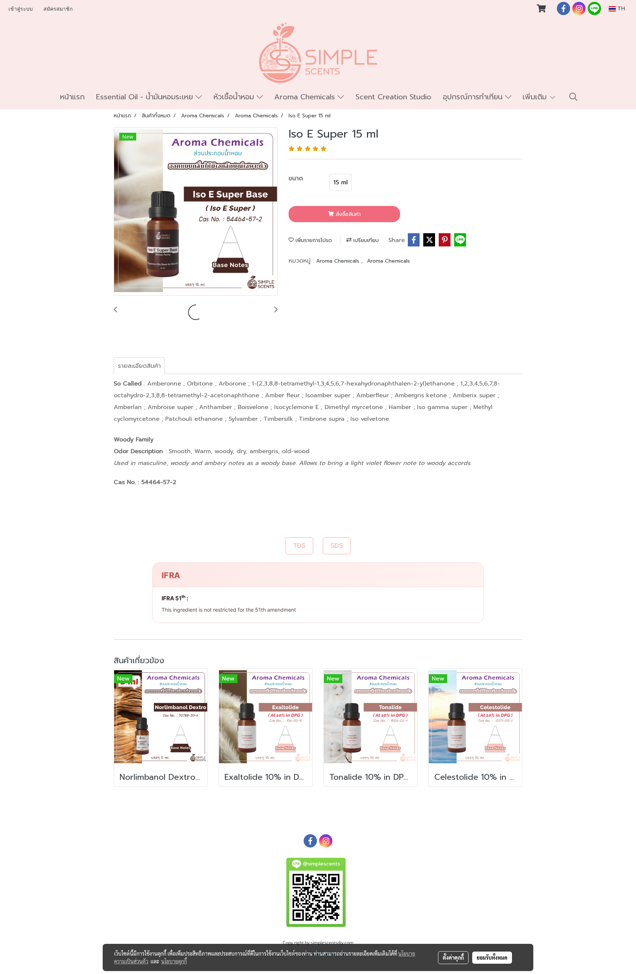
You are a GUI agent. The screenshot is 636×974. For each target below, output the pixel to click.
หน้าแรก (72, 96)
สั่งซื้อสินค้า (347, 214)
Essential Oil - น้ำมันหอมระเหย (145, 96)
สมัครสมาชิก (58, 9)
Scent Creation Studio (393, 96)
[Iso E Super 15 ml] (195, 212)
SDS (337, 546)
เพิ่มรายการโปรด (313, 240)
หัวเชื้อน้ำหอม (235, 96)
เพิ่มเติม (536, 96)
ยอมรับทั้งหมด (492, 957)
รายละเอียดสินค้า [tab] (139, 366)
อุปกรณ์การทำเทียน (474, 96)
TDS (299, 546)
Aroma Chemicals (306, 96)
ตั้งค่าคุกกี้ (453, 957)
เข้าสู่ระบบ (20, 9)
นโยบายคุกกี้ (174, 961)
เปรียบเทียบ (365, 240)
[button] (573, 97)
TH (620, 9)
